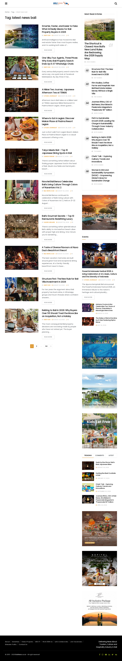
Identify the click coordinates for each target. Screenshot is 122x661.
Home (7, 12)
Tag (12, 12)
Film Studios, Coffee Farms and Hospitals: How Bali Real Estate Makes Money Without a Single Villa (103, 88)
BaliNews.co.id (20, 654)
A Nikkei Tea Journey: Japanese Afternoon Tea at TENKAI (58, 91)
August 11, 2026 (105, 280)
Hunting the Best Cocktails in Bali (106, 474)
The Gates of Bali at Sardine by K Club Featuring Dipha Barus (106, 320)
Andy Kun (47, 35)
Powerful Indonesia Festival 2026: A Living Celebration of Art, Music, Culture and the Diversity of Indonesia (99, 274)
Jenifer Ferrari (49, 156)
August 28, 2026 (65, 96)
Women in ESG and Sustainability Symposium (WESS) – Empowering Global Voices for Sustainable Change (103, 175)
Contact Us (23, 644)
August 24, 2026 (63, 254)
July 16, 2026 (101, 325)
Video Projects (27, 642)
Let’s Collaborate (61, 642)
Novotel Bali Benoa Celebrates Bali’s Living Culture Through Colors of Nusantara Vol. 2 (60, 184)
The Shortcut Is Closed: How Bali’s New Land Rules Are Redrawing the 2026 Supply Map (94, 51)
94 (46, 346)
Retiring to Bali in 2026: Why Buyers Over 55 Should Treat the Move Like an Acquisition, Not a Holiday (60, 313)
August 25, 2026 (63, 222)
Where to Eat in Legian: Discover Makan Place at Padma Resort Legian (58, 121)
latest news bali (21, 12)
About (7, 642)
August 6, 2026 (102, 313)
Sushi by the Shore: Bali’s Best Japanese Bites (105, 463)
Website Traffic (11, 644)
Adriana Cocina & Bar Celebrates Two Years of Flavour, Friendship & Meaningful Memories (105, 307)
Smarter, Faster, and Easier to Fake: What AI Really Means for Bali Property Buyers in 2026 (60, 28)
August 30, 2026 (59, 35)
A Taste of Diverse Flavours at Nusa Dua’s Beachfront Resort (60, 249)
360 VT (37, 642)
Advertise (15, 642)
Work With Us (48, 642)
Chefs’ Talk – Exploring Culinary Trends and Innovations (102, 159)
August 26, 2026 (63, 191)
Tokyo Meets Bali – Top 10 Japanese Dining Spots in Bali (57, 152)
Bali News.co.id (49, 191)
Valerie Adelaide (49, 222)
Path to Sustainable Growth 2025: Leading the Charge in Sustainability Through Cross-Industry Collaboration (103, 123)
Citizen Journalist (50, 96)
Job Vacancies (76, 642)
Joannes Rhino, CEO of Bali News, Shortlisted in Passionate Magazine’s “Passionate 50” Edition (102, 105)
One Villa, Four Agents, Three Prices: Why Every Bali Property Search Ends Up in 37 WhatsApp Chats (60, 60)
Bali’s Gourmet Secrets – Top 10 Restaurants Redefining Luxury (58, 217)
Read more (48, 50)
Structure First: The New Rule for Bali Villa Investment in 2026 (60, 280)
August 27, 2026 (63, 156)
